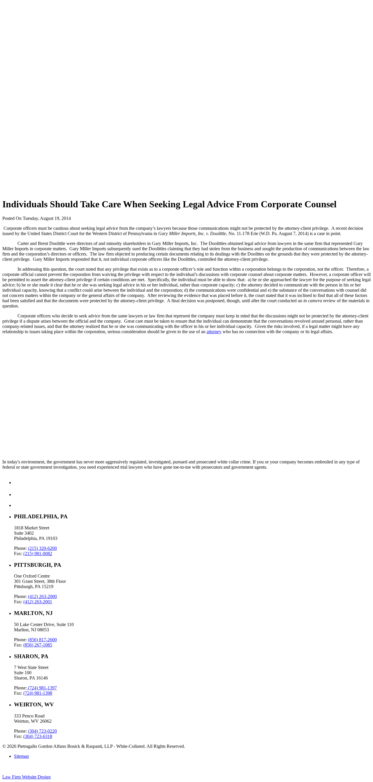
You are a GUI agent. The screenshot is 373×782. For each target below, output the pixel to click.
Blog (18, 30)
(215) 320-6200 (42, 548)
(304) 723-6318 (37, 736)
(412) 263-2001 (37, 601)
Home (19, 14)
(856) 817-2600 (42, 639)
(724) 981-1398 (37, 693)
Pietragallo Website (24, 49)
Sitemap (21, 756)
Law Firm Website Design (26, 776)
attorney (214, 331)
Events (20, 41)
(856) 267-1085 (37, 644)
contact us (11, 429)
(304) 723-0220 (42, 731)
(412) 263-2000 (42, 596)
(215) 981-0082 (37, 553)
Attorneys (23, 35)
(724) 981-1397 (42, 687)
